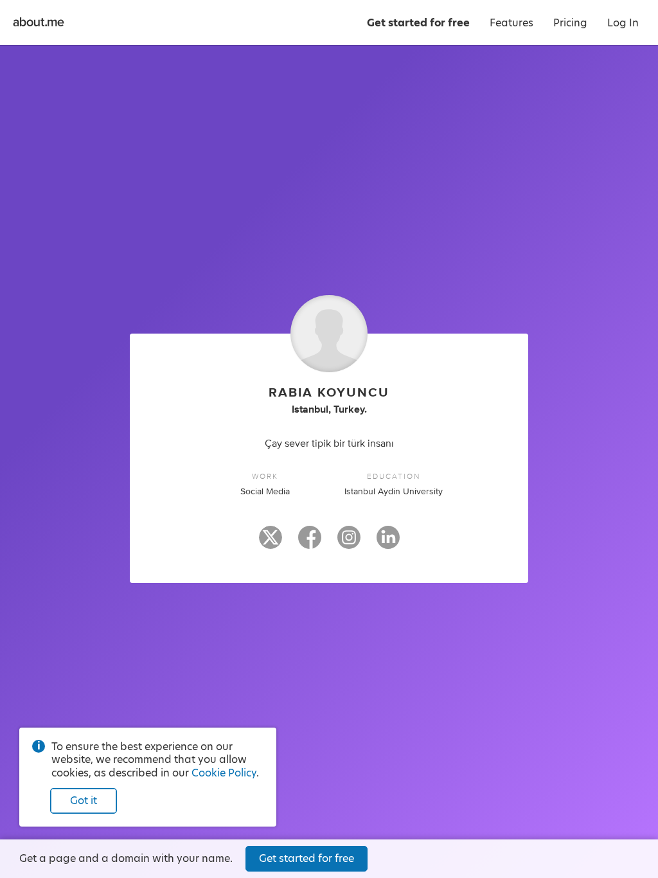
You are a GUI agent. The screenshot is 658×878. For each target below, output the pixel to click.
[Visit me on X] (270, 543)
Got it (83, 800)
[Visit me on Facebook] (309, 543)
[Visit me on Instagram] (348, 543)
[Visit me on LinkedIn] (388, 543)
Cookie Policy (223, 773)
